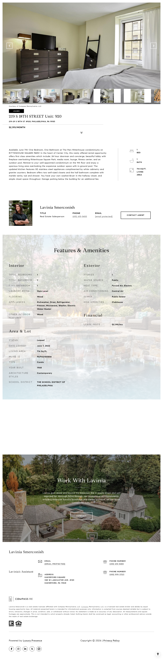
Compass (84, 607)
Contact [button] (82, 516)
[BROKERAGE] (39, 648)
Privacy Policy (111, 640)
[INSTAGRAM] (18, 648)
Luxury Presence (32, 640)
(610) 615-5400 (80, 216)
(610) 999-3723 (117, 574)
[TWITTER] (32, 648)
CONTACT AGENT (136, 215)
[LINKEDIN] (25, 648)
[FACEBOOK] (11, 648)
